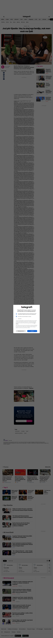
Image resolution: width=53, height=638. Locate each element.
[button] (26, 318)
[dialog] (26, 319)
